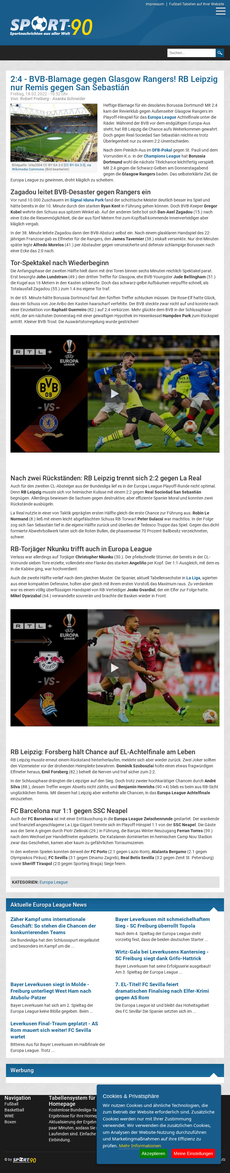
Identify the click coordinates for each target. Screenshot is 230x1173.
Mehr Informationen (140, 1145)
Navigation (17, 1098)
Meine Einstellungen (193, 1153)
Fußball (11, 1104)
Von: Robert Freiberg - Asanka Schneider (47, 98)
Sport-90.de (51, 26)
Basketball (14, 1110)
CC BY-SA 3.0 (74, 165)
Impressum (155, 4)
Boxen (10, 1121)
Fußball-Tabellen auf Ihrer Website (196, 4)
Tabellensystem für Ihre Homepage (77, 1101)
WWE (9, 1116)
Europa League (54, 882)
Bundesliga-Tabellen (89, 1110)
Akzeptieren (153, 1153)
